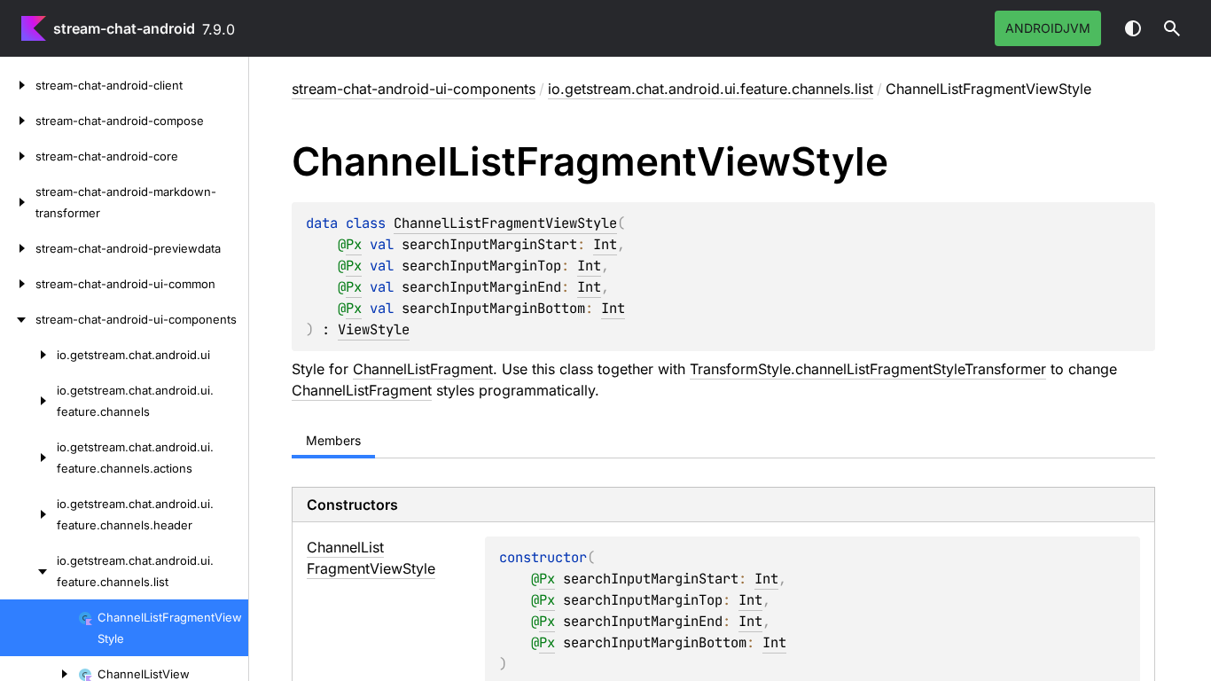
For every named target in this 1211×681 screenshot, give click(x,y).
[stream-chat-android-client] (17, 85)
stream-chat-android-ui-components (413, 89)
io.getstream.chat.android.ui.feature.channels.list (710, 89)
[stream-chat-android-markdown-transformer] (17, 202)
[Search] (1172, 28)
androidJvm (1047, 27)
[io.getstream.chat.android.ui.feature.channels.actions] (28, 457)
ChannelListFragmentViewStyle (505, 223)
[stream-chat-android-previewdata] (17, 248)
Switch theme (1133, 28)
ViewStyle (374, 329)
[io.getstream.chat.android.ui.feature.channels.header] (28, 514)
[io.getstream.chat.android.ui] (28, 354)
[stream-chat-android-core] (17, 156)
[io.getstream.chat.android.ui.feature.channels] (28, 400)
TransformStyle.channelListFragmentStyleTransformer (868, 369)
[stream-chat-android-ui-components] (17, 319)
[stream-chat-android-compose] (17, 120)
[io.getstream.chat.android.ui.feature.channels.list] (28, 571)
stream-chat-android (124, 28)
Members (333, 440)
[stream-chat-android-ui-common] (17, 283)
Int (605, 244)
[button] (1172, 28)
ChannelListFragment (423, 369)
